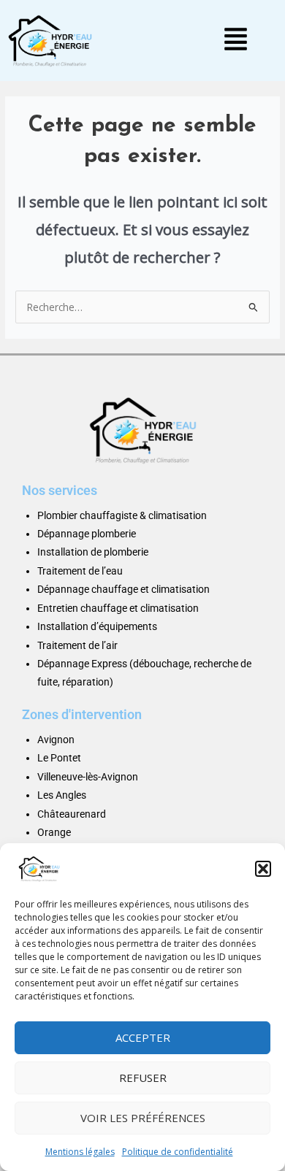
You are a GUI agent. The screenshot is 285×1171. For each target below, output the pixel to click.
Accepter (142, 1037)
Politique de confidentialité (177, 1151)
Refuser (143, 1077)
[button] (263, 868)
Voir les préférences (142, 1117)
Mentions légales (80, 1151)
